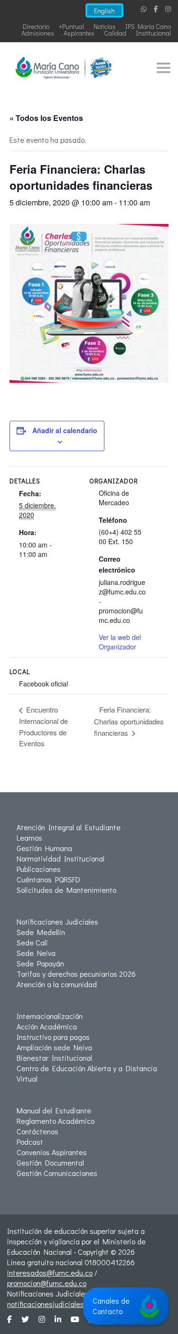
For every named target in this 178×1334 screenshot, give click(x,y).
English (104, 10)
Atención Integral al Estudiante (69, 827)
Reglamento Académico (55, 1121)
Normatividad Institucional (60, 858)
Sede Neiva (36, 953)
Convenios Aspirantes (52, 1152)
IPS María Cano (148, 26)
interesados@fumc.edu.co (50, 1273)
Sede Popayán (40, 963)
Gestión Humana (44, 848)
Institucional (153, 32)
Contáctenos (37, 1131)
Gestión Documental (50, 1162)
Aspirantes (79, 32)
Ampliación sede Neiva (54, 1047)
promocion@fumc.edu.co (46, 1283)
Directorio (36, 26)
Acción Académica (47, 1026)
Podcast (30, 1142)
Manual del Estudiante (54, 1110)
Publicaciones (39, 869)
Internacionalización (50, 1016)
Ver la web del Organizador (120, 641)
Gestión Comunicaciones (57, 1173)
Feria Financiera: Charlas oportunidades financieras (129, 721)
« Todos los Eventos (46, 117)
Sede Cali (32, 942)
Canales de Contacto (111, 1306)
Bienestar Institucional (54, 1058)
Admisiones (37, 32)
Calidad (115, 32)
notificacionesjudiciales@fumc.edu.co (68, 1304)
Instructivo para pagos (53, 1037)
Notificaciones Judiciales (57, 921)
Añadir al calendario (64, 430)
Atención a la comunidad (57, 984)
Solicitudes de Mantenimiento (66, 890)
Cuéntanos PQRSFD (48, 879)
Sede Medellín (41, 932)
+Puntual (71, 26)
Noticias (105, 26)
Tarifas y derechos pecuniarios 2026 (76, 974)
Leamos (29, 838)
